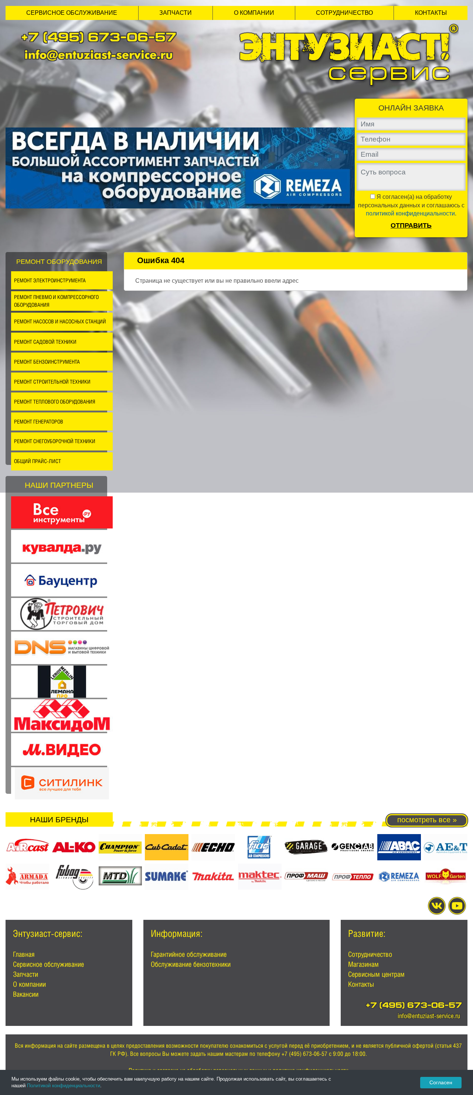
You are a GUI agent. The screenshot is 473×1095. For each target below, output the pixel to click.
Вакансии (25, 994)
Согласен (440, 1082)
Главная (24, 954)
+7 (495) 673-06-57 (98, 38)
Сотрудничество (344, 13)
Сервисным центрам (376, 974)
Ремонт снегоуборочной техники (54, 441)
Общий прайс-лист (37, 461)
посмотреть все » (427, 820)
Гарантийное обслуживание (189, 954)
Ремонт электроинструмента (50, 280)
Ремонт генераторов (38, 421)
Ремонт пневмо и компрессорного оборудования (56, 301)
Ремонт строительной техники (52, 381)
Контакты (431, 13)
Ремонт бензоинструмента (47, 361)
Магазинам (363, 964)
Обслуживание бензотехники (191, 964)
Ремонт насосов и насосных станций (60, 321)
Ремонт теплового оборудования (54, 401)
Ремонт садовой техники (45, 342)
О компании (254, 13)
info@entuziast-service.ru (98, 54)
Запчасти (175, 13)
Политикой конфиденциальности (63, 1085)
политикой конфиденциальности (410, 213)
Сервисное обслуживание (71, 13)
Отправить (411, 225)
